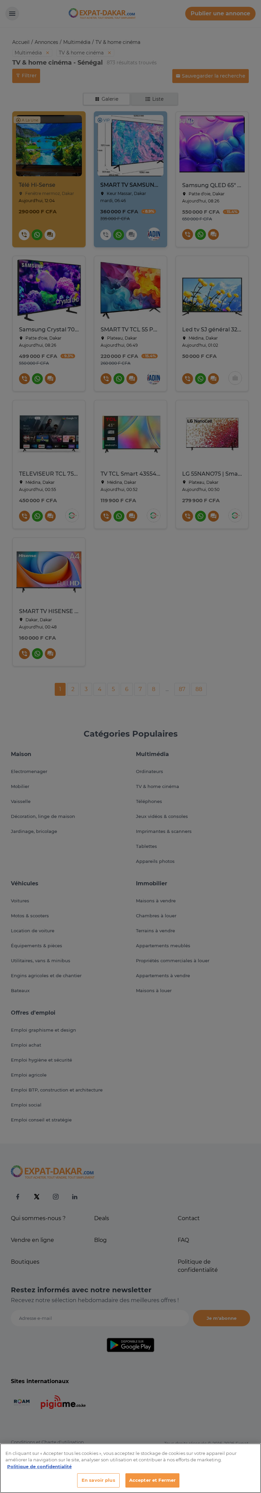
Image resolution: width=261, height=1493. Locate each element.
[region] (130, 1468)
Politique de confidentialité (39, 1466)
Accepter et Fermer (152, 1480)
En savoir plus (98, 1480)
